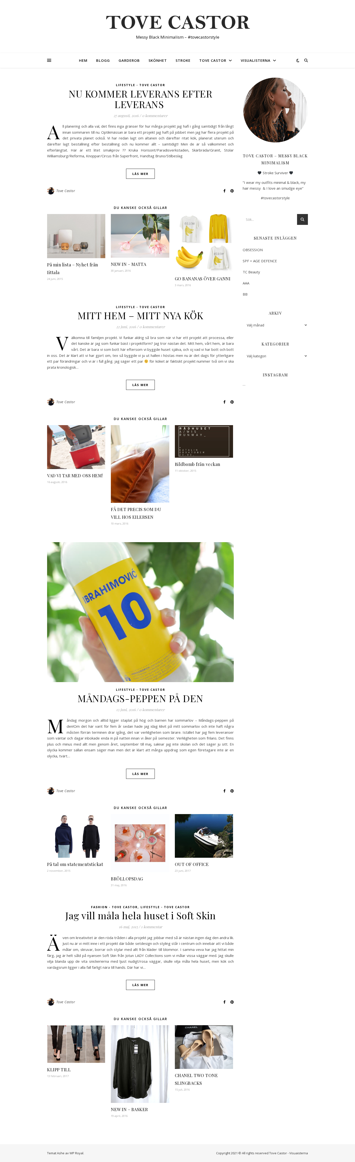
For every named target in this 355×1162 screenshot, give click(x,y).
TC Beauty (251, 272)
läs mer (140, 174)
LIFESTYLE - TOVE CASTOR (140, 85)
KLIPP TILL (59, 1069)
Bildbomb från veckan (197, 464)
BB (245, 294)
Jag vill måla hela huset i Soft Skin (140, 915)
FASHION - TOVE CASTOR (114, 907)
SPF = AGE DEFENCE (260, 260)
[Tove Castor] (177, 22)
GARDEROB (129, 60)
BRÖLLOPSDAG (127, 879)
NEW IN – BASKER (129, 1109)
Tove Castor (65, 190)
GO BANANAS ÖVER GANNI (203, 279)
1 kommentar (151, 926)
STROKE (183, 60)
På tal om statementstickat (75, 864)
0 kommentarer (155, 115)
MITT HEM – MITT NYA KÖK (140, 315)
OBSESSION (253, 249)
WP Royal (76, 1153)
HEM (83, 60)
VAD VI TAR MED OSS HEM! (75, 475)
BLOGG (103, 60)
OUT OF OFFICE (192, 864)
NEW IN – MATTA (129, 264)
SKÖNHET (158, 60)
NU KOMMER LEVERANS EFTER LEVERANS (140, 99)
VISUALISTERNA (255, 60)
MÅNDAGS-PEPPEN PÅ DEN (140, 698)
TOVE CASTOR (212, 60)
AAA (246, 283)
